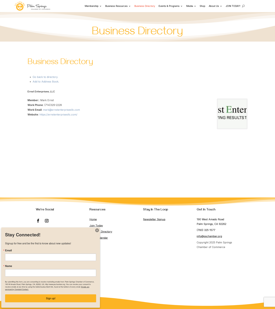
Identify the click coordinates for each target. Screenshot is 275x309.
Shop (202, 5)
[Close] (97, 230)
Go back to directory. (45, 77)
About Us (214, 5)
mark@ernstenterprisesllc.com (61, 109)
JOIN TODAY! (233, 5)
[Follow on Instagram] (46, 220)
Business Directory (144, 5)
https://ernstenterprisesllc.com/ (58, 114)
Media (189, 5)
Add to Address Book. (46, 81)
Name (8, 266)
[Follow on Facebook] (38, 220)
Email (8, 250)
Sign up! (50, 298)
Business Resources (116, 5)
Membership (92, 5)
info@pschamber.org (209, 236)
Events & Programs (169, 5)
